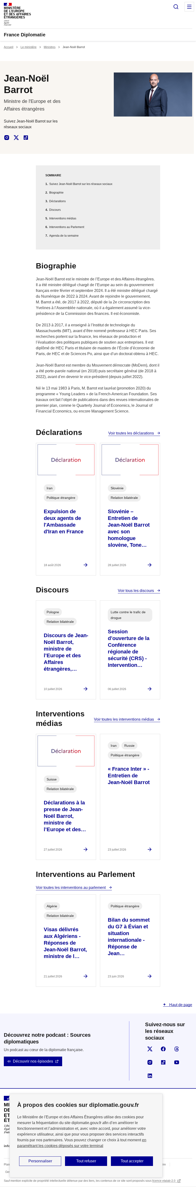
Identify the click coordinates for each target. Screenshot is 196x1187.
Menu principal (189, 6)
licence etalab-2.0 (164, 1180)
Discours (55, 210)
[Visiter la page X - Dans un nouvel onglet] (150, 1049)
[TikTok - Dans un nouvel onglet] (26, 137)
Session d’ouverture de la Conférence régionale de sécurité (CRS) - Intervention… (128, 648)
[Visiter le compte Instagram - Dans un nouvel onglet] (150, 1062)
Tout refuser (86, 1161)
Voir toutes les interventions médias (124, 719)
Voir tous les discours (136, 591)
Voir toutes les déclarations (131, 433)
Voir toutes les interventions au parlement (71, 888)
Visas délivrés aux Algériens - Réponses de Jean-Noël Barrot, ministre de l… (65, 942)
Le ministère (29, 47)
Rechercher (176, 6)
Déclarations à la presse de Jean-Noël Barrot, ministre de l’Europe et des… (65, 816)
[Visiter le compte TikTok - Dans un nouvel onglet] (163, 1062)
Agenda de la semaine (64, 235)
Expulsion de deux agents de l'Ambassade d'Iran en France (63, 521)
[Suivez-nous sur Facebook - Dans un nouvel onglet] (163, 1049)
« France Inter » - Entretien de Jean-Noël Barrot (129, 775)
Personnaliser (40, 1161)
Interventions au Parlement (66, 227)
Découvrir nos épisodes (33, 1061)
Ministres (49, 47)
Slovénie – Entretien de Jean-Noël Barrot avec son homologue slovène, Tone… (129, 528)
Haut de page (180, 1005)
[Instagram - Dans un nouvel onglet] (6, 137)
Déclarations (57, 201)
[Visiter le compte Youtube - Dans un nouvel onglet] (176, 1062)
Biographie (56, 192)
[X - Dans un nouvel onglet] (16, 137)
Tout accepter (132, 1161)
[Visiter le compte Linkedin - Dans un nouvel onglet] (150, 1076)
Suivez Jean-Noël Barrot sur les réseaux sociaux (80, 184)
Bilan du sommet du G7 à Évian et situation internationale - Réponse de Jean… (129, 936)
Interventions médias (62, 218)
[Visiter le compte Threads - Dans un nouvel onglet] (176, 1049)
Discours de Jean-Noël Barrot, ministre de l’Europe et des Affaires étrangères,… (66, 652)
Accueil (8, 47)
